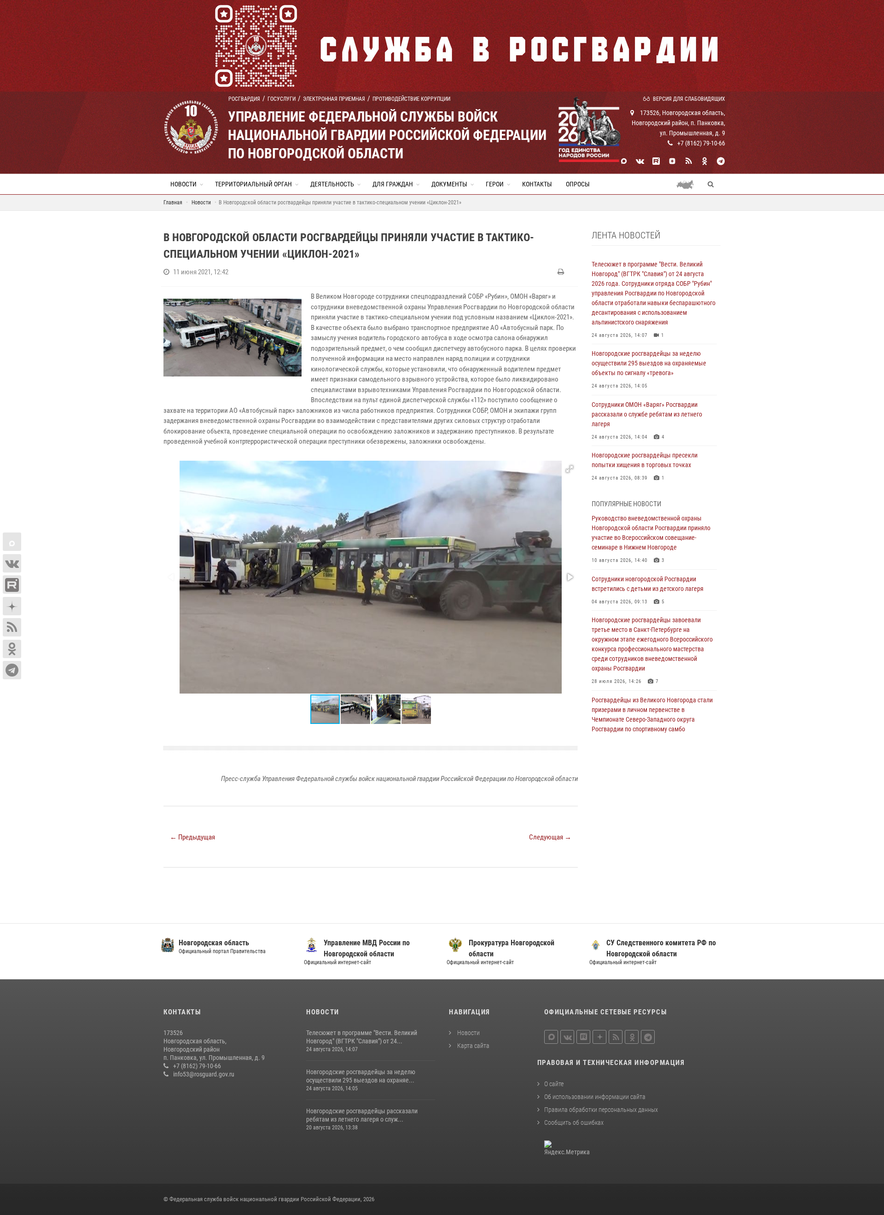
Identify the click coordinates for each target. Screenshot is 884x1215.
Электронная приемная (334, 99)
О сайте (554, 1084)
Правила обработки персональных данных (601, 1109)
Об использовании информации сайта (595, 1096)
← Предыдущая (192, 837)
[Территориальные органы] (688, 184)
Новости (183, 184)
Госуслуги (282, 99)
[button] (569, 469)
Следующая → (550, 837)
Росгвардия (244, 99)
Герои (495, 184)
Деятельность (332, 184)
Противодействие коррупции (411, 99)
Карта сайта (472, 1045)
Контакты (537, 184)
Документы (449, 184)
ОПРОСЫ (578, 184)
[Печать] (562, 272)
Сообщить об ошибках (574, 1122)
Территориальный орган (253, 184)
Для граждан (392, 184)
